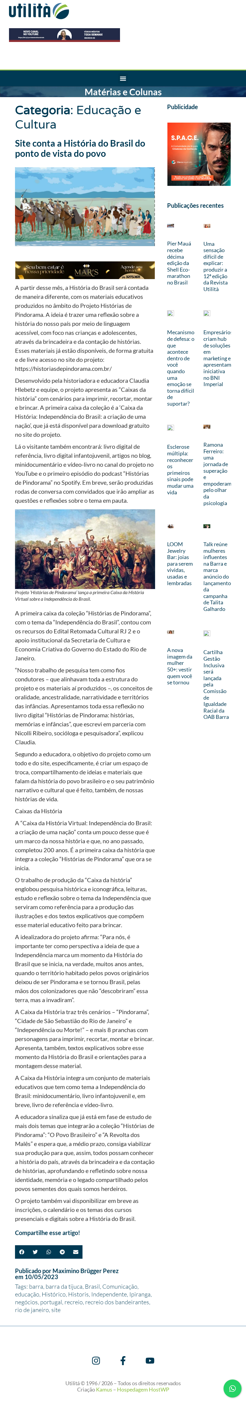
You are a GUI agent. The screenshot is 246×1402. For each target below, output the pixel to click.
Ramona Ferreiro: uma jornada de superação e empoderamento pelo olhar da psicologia (222, 473)
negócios (26, 1302)
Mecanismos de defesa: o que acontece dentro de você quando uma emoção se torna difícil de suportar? (182, 368)
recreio (73, 1302)
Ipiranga (140, 1294)
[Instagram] (96, 1360)
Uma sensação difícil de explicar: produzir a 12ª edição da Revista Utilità (215, 266)
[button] (123, 78)
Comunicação (119, 1286)
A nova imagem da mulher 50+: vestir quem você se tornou (179, 666)
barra (36, 1286)
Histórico (54, 1294)
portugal (51, 1302)
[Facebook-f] (123, 1360)
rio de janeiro (32, 1310)
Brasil (92, 1286)
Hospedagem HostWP (143, 1389)
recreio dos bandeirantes (117, 1302)
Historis (78, 1294)
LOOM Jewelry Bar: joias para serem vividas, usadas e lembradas (180, 563)
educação (27, 1294)
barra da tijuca (64, 1286)
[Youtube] (150, 1360)
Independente (109, 1294)
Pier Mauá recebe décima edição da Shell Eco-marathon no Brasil (179, 263)
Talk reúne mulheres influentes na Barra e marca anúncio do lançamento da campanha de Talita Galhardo (217, 576)
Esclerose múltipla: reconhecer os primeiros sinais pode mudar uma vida (180, 469)
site (56, 1310)
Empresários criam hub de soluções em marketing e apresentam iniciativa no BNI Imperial (218, 358)
